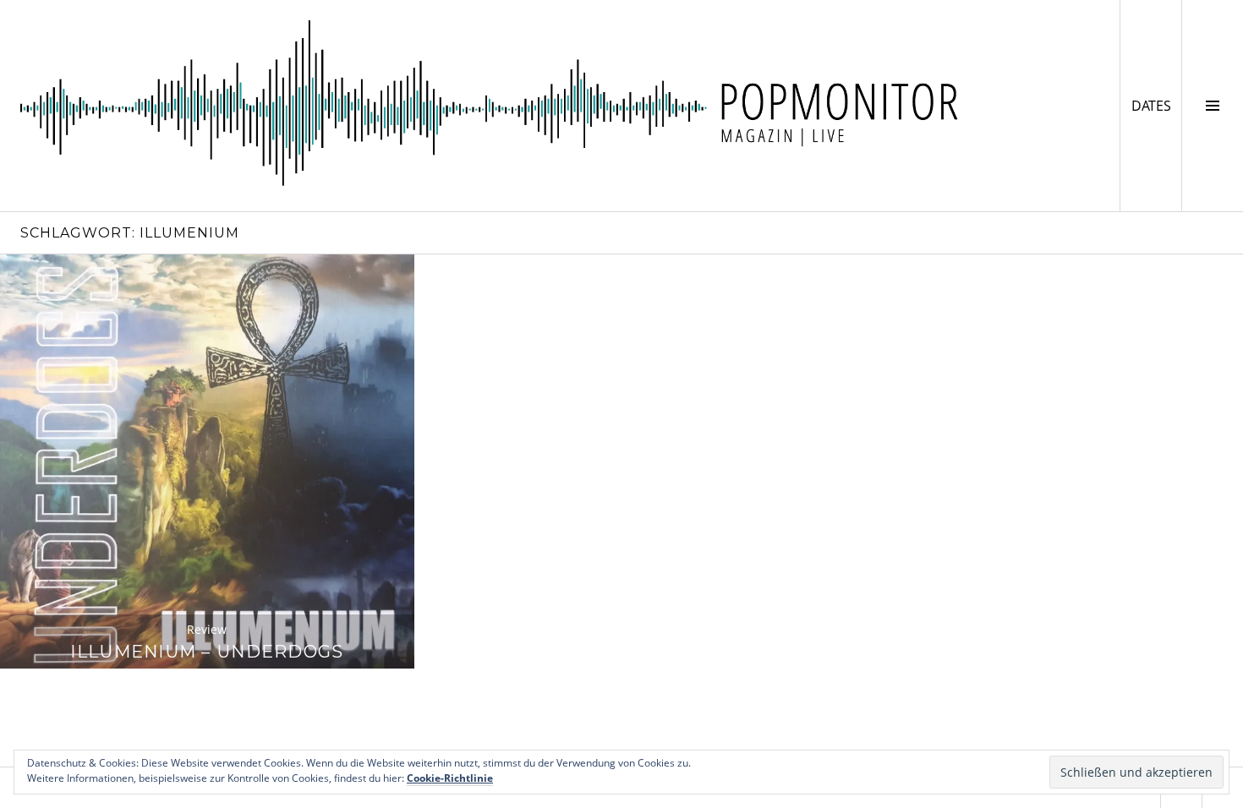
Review (207, 629)
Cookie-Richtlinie (450, 778)
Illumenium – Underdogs (206, 651)
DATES (1156, 105)
